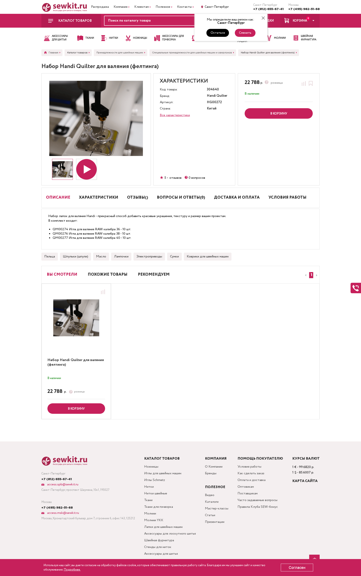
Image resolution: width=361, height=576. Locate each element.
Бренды (210, 473)
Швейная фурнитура (159, 540)
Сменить (245, 32)
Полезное (163, 6)
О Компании (213, 466)
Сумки (174, 256)
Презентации (214, 521)
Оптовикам (246, 486)
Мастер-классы (216, 508)
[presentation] (305, 275)
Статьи (210, 515)
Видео (209, 495)
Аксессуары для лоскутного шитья (170, 533)
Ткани (148, 500)
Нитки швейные (155, 493)
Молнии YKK (153, 520)
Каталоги (212, 501)
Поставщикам (248, 493)
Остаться (218, 32)
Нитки (149, 486)
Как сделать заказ (251, 473)
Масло (101, 256)
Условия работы (249, 466)
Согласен (297, 568)
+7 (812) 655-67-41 (268, 9)
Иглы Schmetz (154, 480)
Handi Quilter (217, 96)
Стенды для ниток (157, 547)
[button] (311, 275)
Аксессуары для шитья (161, 553)
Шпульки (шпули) (75, 256)
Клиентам (141, 6)
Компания (120, 6)
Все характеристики (175, 115)
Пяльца (49, 256)
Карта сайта (305, 481)
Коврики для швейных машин (208, 256)
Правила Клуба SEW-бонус (258, 506)
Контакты (184, 6)
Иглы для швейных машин (162, 473)
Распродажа (100, 6)
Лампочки (121, 256)
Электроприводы (149, 256)
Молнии (150, 513)
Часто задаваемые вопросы (257, 500)
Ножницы (151, 466)
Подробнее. (72, 570)
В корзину (76, 409)
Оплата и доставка (252, 480)
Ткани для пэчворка (158, 506)
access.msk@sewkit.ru (62, 513)
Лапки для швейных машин (163, 527)
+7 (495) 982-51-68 (304, 9)
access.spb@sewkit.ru (62, 484)
